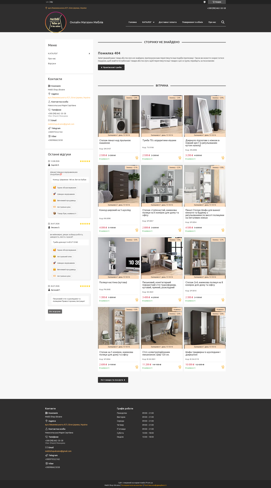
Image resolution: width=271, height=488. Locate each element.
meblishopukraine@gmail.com (61, 124)
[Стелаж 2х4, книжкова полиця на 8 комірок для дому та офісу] (205, 258)
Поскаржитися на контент (132, 485)
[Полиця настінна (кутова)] (119, 258)
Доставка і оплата (168, 22)
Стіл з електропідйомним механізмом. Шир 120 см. (156, 353)
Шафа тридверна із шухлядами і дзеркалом (202, 353)
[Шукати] (222, 22)
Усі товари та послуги (112, 380)
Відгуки (52, 63)
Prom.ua (149, 483)
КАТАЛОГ (147, 22)
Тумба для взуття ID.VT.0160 (65, 242)
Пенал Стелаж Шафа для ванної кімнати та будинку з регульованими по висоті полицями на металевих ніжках (204, 214)
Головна (133, 22)
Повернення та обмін (192, 22)
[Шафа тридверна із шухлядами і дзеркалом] (205, 328)
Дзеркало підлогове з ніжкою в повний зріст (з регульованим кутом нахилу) (202, 143)
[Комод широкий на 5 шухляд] (119, 186)
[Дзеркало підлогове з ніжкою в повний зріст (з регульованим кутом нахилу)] (205, 116)
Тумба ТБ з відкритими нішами (159, 140)
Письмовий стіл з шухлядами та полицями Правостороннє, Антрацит (69, 300)
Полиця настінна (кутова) (113, 282)
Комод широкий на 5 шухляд (115, 210)
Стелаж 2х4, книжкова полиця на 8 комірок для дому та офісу (204, 283)
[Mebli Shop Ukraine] (55, 22)
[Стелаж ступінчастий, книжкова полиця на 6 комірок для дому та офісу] (162, 186)
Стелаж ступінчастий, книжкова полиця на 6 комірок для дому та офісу (160, 212)
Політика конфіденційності (155, 485)
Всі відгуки (55, 311)
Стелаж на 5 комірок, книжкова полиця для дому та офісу (116, 353)
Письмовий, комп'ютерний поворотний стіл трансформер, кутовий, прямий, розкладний (159, 285)
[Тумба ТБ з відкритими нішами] (162, 116)
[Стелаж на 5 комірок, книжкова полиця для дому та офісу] (119, 328)
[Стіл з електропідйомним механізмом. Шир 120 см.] (162, 328)
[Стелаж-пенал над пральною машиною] (119, 116)
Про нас (212, 22)
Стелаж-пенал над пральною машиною (115, 141)
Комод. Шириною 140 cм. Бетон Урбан (69, 180)
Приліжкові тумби (112, 67)
